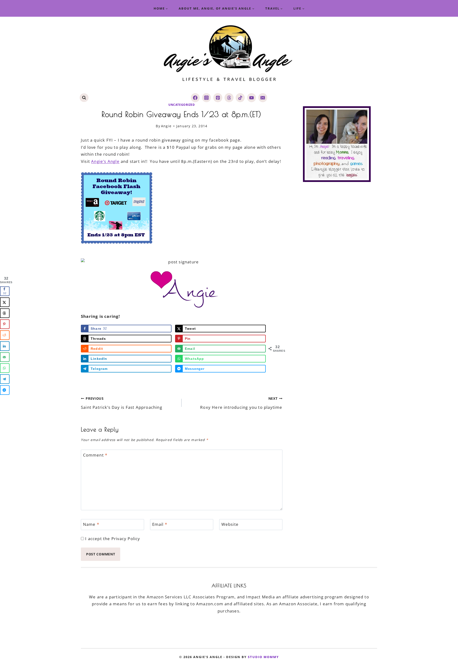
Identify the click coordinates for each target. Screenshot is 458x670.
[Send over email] (5, 357)
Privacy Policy (125, 538)
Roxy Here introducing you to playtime (241, 403)
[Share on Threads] (5, 313)
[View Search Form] (84, 97)
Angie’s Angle (105, 161)
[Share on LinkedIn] (5, 346)
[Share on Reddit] (5, 335)
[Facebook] (195, 97)
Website (230, 524)
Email (159, 524)
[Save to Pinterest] (5, 324)
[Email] (262, 97)
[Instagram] (206, 97)
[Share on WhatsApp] (5, 368)
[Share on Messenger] (5, 390)
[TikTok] (240, 97)
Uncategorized (181, 104)
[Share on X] (5, 302)
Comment (95, 454)
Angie (166, 126)
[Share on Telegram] (5, 379)
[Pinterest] (217, 97)
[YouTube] (251, 97)
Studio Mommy (263, 657)
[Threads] (228, 97)
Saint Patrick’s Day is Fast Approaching (121, 403)
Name (91, 524)
